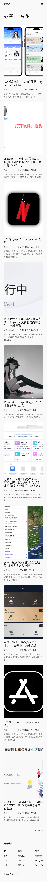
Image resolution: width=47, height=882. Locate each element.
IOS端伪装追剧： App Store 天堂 (22, 241)
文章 (33, 570)
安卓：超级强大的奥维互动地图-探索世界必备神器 (22, 564)
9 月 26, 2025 (9, 410)
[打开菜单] (41, 3)
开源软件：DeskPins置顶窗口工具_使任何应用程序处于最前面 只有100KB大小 (23, 162)
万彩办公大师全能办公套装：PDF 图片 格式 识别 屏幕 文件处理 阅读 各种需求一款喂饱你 (22, 483)
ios (32, 90)
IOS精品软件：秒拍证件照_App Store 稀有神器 (23, 83)
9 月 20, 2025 (9, 813)
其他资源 (34, 330)
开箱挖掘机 (24, 90)
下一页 (38, 830)
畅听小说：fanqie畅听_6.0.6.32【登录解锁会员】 (22, 404)
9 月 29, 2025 (9, 90)
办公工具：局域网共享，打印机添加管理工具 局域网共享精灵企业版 (23, 805)
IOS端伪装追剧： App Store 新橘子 (22, 723)
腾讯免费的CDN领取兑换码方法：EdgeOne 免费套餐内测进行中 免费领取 (22, 322)
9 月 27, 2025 (9, 330)
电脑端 (33, 170)
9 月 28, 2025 (9, 170)
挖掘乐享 (7, 4)
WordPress (10, 874)
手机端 (37, 90)
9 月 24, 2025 (9, 490)
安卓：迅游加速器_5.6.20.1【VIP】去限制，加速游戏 (20, 644)
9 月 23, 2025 (9, 650)
